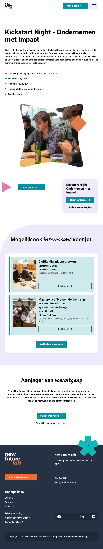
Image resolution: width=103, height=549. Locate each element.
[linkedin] (82, 516)
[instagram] (70, 516)
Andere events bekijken (80, 207)
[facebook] (93, 516)
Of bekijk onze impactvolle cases (51, 423)
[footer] (88, 446)
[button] (93, 6)
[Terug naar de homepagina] (8, 6)
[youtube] (59, 516)
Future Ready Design (78, 536)
